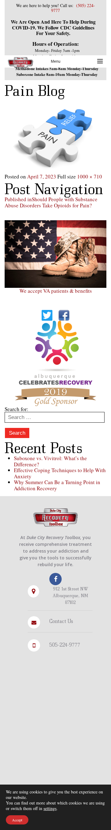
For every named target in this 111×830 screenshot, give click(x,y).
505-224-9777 (64, 645)
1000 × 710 (89, 176)
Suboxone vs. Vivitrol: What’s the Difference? (50, 461)
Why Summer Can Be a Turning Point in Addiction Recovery (57, 485)
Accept (17, 819)
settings (49, 808)
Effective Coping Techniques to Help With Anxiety (60, 473)
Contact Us (61, 621)
